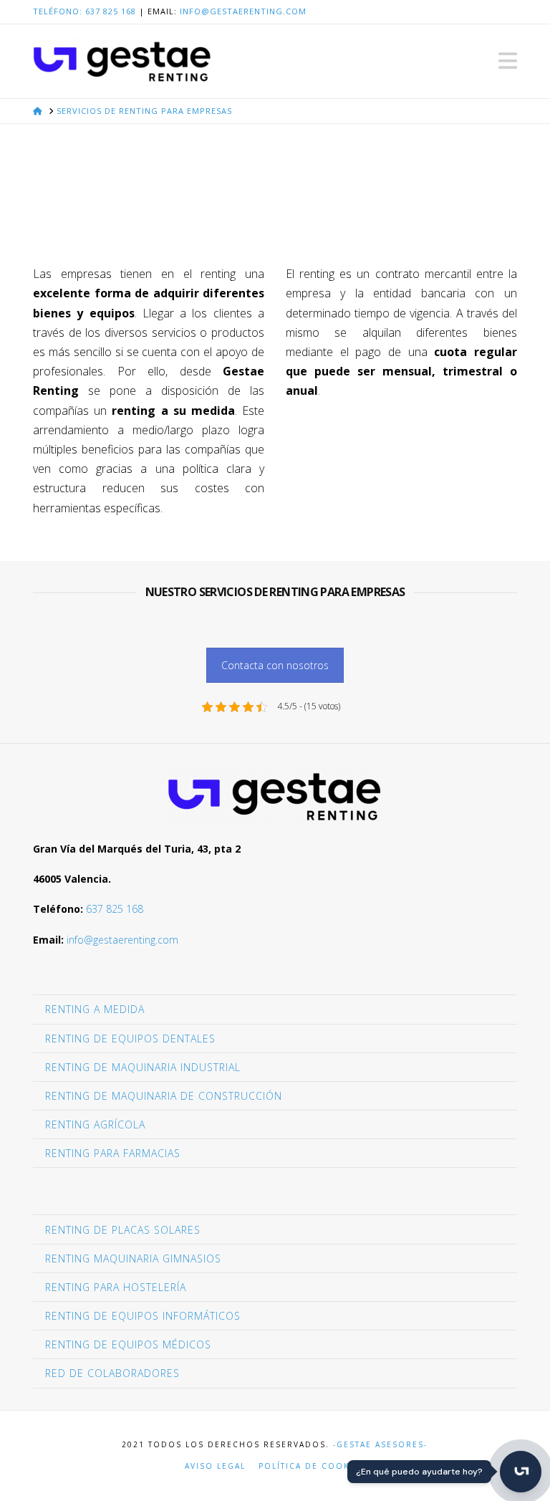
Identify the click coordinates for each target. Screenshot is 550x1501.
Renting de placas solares (123, 1230)
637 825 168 (114, 909)
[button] (507, 61)
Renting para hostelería (115, 1287)
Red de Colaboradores (112, 1373)
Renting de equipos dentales (130, 1038)
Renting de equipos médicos (128, 1344)
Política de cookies (312, 1466)
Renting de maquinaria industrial (143, 1067)
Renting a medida (95, 1009)
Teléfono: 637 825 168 (84, 11)
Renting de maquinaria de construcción (163, 1096)
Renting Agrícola (95, 1124)
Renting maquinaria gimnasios (133, 1258)
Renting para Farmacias (112, 1153)
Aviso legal (215, 1466)
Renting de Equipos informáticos (143, 1316)
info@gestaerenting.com (243, 11)
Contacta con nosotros (275, 665)
